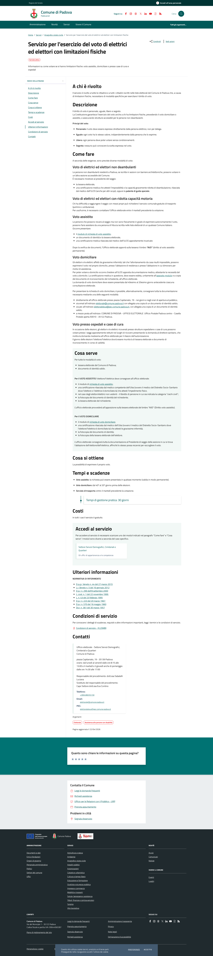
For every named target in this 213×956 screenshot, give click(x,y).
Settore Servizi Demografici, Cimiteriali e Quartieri (97, 548)
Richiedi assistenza (75, 936)
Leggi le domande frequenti (78, 921)
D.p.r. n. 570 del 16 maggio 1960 (91, 604)
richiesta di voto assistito (101, 384)
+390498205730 (87, 694)
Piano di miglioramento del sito (39, 932)
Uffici (29, 876)
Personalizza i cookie (35, 948)
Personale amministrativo (37, 864)
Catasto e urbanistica (76, 872)
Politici (29, 868)
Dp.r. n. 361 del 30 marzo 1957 (90, 607)
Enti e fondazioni (33, 856)
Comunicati (153, 856)
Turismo (70, 904)
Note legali (112, 931)
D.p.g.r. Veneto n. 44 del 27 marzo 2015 (94, 584)
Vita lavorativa (73, 908)
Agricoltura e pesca (75, 852)
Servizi (39, 34)
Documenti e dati (34, 852)
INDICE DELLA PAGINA (35, 81)
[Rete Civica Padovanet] (86, 836)
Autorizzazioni (73, 868)
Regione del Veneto (36, 3)
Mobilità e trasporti (75, 892)
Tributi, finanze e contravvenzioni (80, 900)
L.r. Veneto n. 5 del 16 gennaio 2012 (92, 587)
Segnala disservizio (75, 931)
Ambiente (71, 856)
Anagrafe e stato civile (53, 34)
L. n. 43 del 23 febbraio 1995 (89, 597)
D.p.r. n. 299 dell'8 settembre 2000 (92, 591)
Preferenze (134, 949)
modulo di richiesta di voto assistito (94, 234)
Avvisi (151, 852)
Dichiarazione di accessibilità (119, 936)
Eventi (151, 877)
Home (30, 34)
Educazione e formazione (77, 880)
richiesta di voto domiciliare (102, 422)
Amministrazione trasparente (120, 921)
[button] (181, 14)
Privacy (111, 926)
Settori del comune (34, 872)
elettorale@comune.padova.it (110, 303)
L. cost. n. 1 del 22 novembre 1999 (92, 594)
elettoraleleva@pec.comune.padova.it (111, 306)
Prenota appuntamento (77, 926)
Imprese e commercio (76, 888)
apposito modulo (164, 275)
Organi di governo (34, 860)
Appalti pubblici (73, 864)
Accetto (148, 949)
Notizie (151, 860)
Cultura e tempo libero (76, 876)
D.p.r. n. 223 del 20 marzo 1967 (91, 601)
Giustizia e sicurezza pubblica (79, 884)
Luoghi (151, 881)
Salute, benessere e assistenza (79, 896)
